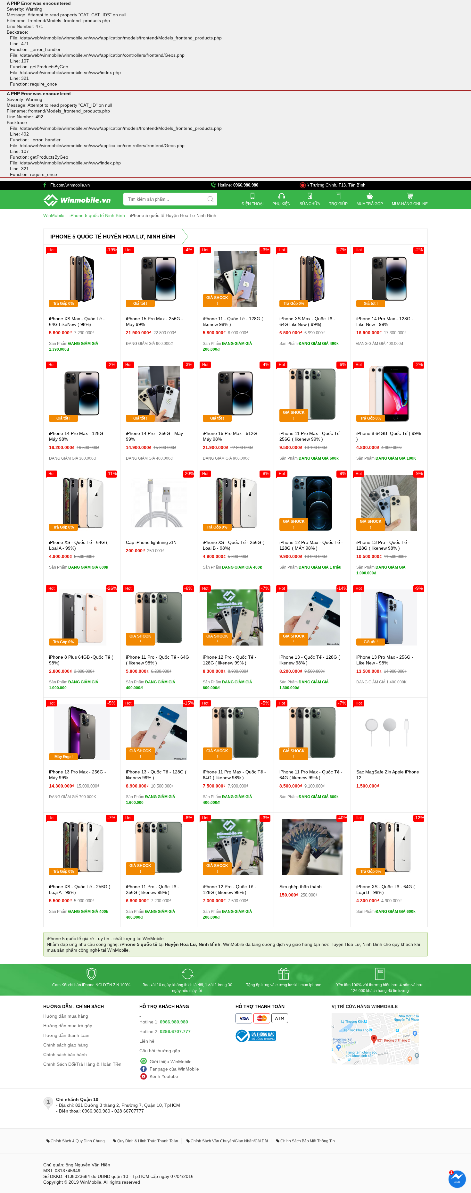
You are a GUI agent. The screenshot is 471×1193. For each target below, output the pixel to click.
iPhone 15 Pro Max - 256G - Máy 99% (154, 321)
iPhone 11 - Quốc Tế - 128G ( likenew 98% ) (233, 321)
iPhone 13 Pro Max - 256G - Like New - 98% (384, 660)
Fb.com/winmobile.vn (70, 185)
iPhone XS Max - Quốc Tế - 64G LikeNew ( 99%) (307, 321)
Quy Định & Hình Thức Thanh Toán (147, 1141)
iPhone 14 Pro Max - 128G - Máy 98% (77, 436)
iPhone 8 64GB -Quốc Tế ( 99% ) (388, 436)
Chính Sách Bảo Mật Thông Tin (307, 1141)
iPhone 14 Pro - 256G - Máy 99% (154, 436)
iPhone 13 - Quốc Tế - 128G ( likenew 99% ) (156, 774)
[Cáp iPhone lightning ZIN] (159, 503)
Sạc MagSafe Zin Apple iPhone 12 (387, 774)
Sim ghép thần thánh (300, 886)
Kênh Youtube (164, 1076)
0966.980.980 (245, 185)
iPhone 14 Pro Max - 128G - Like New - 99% (384, 321)
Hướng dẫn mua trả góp (67, 1025)
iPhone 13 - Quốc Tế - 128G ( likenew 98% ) (309, 660)
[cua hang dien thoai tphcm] (375, 1062)
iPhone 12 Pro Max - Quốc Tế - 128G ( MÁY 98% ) (311, 545)
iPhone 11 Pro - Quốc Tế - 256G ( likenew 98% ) (152, 889)
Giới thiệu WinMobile (171, 1061)
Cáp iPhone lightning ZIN (151, 542)
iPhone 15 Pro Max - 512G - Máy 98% (231, 436)
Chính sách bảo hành (65, 1054)
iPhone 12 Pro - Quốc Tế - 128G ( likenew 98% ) (229, 889)
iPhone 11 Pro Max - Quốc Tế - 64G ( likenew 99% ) (311, 774)
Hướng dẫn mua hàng (65, 1016)
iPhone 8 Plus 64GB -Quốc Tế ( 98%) (81, 660)
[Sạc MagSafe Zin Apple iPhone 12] (389, 732)
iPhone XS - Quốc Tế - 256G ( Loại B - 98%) (233, 545)
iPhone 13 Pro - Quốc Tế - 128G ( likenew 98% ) (383, 545)
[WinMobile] (77, 200)
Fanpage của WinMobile (174, 1069)
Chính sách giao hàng (65, 1044)
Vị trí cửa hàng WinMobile (365, 1006)
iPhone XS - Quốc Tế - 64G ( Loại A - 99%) (78, 545)
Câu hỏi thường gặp (159, 1050)
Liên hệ (146, 1041)
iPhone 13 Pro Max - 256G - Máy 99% (77, 774)
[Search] (210, 199)
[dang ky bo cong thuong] (284, 1036)
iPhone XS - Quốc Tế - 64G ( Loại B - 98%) (385, 889)
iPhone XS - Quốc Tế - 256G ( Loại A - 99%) (79, 889)
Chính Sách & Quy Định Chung (78, 1141)
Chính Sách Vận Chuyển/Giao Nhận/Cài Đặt (229, 1141)
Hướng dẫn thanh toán (66, 1035)
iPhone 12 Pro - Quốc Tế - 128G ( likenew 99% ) (229, 660)
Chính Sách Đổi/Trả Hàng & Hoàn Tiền (82, 1064)
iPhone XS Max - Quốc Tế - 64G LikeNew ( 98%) (77, 321)
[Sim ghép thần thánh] (312, 847)
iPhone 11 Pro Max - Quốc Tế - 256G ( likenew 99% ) (311, 436)
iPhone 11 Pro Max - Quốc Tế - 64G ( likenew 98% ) (234, 774)
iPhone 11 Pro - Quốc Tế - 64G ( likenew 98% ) (157, 660)
